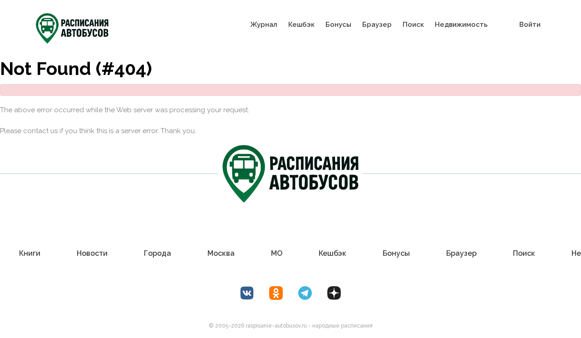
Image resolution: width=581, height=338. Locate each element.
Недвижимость (461, 24)
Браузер (377, 24)
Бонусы (338, 24)
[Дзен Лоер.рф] (334, 293)
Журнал (263, 24)
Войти (530, 24)
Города (157, 253)
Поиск (413, 24)
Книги (29, 253)
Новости (92, 253)
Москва (221, 253)
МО (276, 253)
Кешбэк (301, 24)
